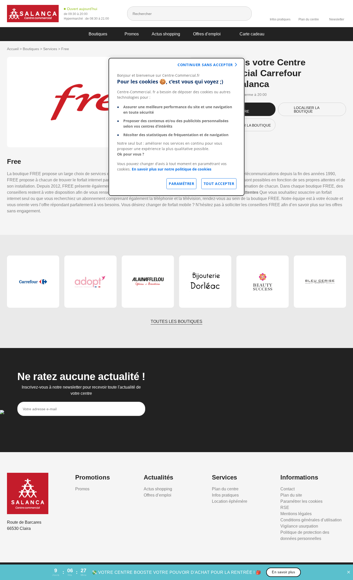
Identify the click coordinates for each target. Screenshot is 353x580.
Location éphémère (229, 501)
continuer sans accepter (205, 64)
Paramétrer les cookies (301, 501)
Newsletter (336, 19)
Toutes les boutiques (176, 321)
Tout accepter (219, 183)
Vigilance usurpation (299, 526)
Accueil (13, 49)
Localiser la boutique (306, 109)
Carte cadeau (252, 34)
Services (50, 49)
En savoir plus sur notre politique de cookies (171, 169)
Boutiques (98, 34)
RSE (284, 507)
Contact (287, 489)
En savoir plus (283, 572)
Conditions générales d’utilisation (311, 520)
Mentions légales (296, 514)
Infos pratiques (280, 19)
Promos (132, 34)
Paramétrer (181, 183)
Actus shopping (166, 34)
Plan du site (291, 495)
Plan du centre (308, 19)
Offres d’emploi (207, 34)
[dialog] (176, 127)
